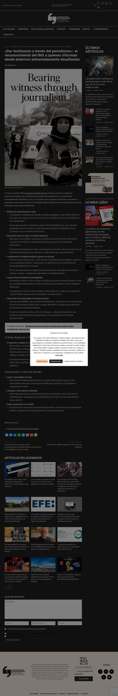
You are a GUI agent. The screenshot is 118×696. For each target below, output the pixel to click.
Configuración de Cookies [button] (73, 361)
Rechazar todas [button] (56, 361)
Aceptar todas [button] (42, 361)
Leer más (59, 355)
